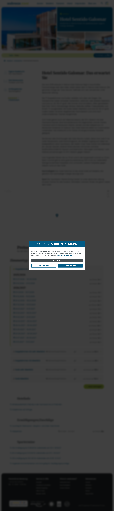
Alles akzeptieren (70, 265)
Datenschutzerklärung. (65, 255)
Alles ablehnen (44, 265)
